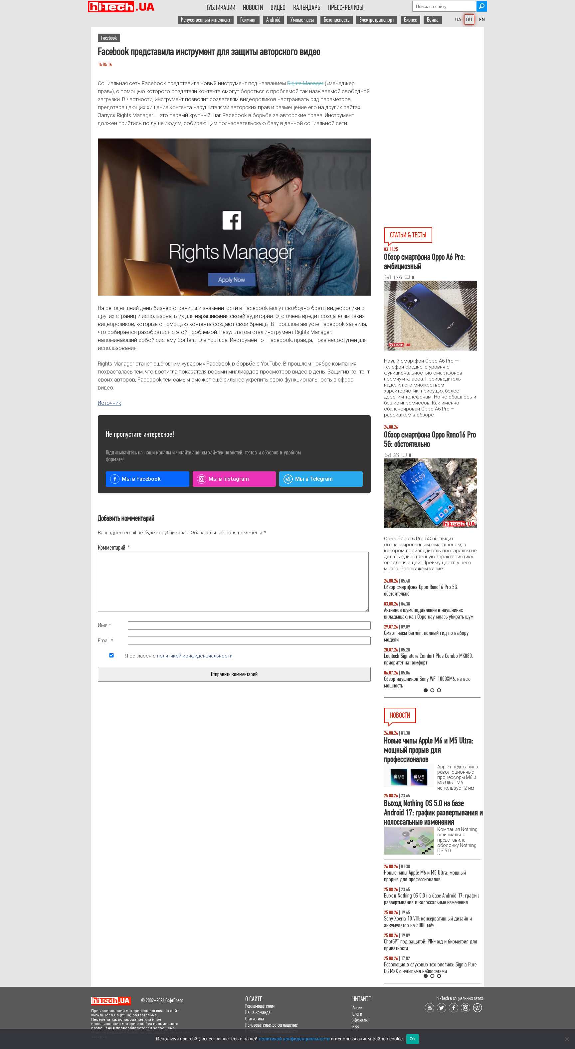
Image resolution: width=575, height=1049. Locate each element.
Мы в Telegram (314, 479)
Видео (278, 7)
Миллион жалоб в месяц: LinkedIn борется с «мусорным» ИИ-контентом (426, 922)
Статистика (254, 1018)
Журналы (360, 1020)
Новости (253, 7)
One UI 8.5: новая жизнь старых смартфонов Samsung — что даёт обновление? (426, 613)
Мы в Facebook (141, 479)
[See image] (234, 217)
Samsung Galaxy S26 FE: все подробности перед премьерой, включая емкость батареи (430, 899)
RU (469, 19)
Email (105, 641)
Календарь (306, 7)
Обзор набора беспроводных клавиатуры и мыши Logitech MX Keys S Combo (426, 590)
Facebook (109, 38)
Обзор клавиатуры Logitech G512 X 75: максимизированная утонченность (421, 636)
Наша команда (258, 1012)
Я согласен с (179, 656)
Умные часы (302, 19)
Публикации (220, 7)
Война (433, 19)
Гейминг (248, 19)
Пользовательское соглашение (271, 1025)
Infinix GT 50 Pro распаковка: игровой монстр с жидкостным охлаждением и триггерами (429, 659)
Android (273, 19)
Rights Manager (305, 83)
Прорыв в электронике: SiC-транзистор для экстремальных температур (426, 876)
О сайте (253, 999)
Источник (109, 403)
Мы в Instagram (229, 479)
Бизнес (410, 19)
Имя (104, 625)
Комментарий (111, 547)
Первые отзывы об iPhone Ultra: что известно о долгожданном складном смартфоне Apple (429, 945)
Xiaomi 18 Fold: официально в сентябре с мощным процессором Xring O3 (423, 968)
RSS (355, 1026)
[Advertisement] (434, 87)
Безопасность (336, 19)
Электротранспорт (376, 19)
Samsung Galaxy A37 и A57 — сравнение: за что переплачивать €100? (431, 682)
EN (482, 19)
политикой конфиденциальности (195, 656)
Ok (413, 1038)
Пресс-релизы (345, 7)
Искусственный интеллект (205, 19)
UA (458, 19)
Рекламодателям (260, 1006)
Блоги (357, 1014)
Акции (357, 1007)
